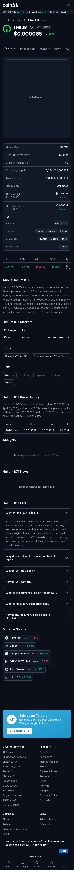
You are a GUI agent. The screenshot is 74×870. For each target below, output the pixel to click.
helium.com (61, 223)
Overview (10, 48)
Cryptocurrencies (13, 20)
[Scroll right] (71, 12)
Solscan (40, 231)
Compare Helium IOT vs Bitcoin (50, 356)
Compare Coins (48, 795)
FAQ (67, 48)
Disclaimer (45, 824)
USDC (10, 785)
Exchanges (46, 756)
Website (9, 375)
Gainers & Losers (49, 771)
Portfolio (44, 785)
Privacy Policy (48, 819)
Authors (7, 824)
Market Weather (49, 761)
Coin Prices (46, 752)
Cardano (11, 804)
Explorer (52, 231)
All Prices (8, 752)
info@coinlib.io (37, 856)
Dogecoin (12, 795)
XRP (8, 790)
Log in (6, 833)
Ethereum (11, 766)
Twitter (43, 238)
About (6, 819)
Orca (7, 337)
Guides (44, 780)
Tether (10, 771)
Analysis (45, 48)
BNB (8, 776)
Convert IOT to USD (16, 356)
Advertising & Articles (15, 828)
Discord (55, 238)
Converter (45, 800)
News (57, 48)
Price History (27, 48)
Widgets (44, 790)
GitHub (63, 246)
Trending (45, 766)
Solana (63, 231)
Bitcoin (10, 761)
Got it (63, 851)
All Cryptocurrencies (14, 756)
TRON (9, 800)
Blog (64, 238)
